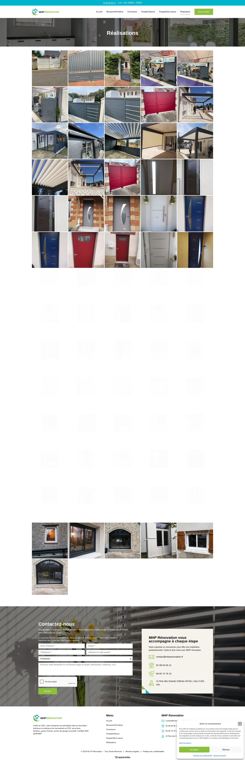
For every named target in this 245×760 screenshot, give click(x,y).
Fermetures (132, 12)
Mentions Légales (219, 755)
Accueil (99, 12)
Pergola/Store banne (167, 12)
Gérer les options (185, 743)
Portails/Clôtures (148, 12)
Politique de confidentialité (202, 755)
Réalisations (185, 12)
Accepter (194, 749)
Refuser (226, 749)
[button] (240, 723)
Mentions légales (132, 751)
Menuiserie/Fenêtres (114, 12)
